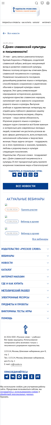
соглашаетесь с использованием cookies (19, 392)
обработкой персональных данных (16, 394)
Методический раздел (15, 290)
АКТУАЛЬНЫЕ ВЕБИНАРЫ (25, 199)
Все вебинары (40, 239)
